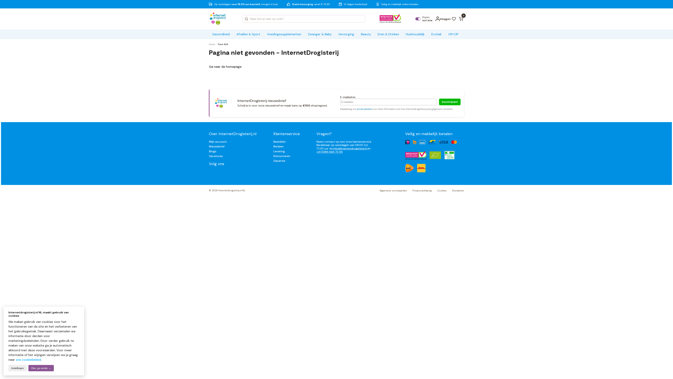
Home (212, 44)
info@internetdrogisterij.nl (350, 148)
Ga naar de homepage (225, 67)
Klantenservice (286, 133)
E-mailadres (347, 97)
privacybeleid (364, 109)
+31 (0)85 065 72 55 (330, 152)
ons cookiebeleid (28, 360)
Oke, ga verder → (41, 368)
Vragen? (324, 133)
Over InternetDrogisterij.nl (232, 133)
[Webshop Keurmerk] (390, 19)
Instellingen (17, 368)
